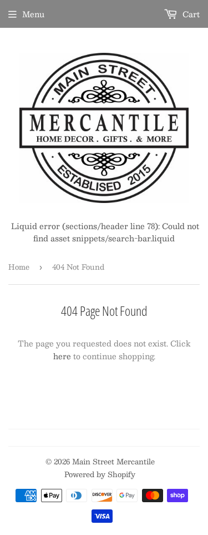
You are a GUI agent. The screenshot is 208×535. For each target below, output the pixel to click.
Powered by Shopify (99, 474)
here (62, 356)
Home (18, 267)
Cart (190, 14)
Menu (33, 14)
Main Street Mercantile (113, 461)
